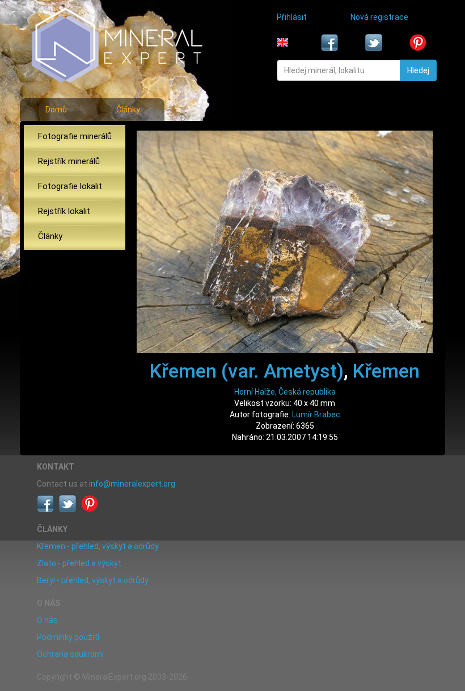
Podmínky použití (68, 637)
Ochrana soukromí (70, 654)
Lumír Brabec (316, 414)
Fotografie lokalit (70, 186)
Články (128, 109)
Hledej (418, 70)
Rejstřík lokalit (64, 211)
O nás (47, 620)
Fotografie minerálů (75, 136)
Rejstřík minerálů (69, 161)
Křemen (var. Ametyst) (247, 370)
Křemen (386, 370)
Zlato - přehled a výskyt (79, 563)
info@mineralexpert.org (132, 483)
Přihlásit (292, 17)
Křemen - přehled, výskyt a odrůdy (98, 546)
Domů (56, 109)
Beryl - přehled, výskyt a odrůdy (93, 580)
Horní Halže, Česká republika (285, 391)
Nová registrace (379, 17)
